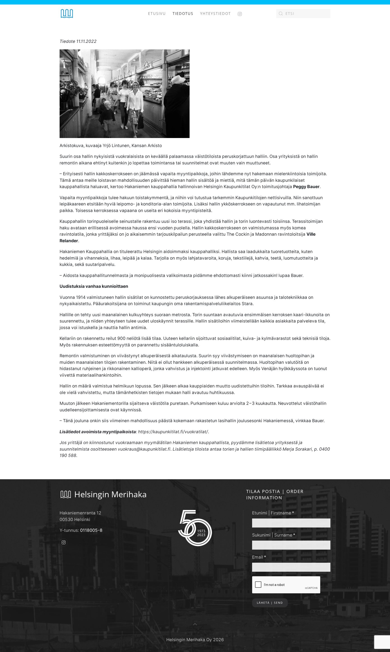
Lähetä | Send (270, 603)
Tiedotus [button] (183, 13)
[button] (195, 624)
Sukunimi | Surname (273, 535)
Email (259, 557)
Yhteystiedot (215, 13)
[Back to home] (67, 14)
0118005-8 (91, 530)
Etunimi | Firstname (273, 513)
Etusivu (157, 13)
